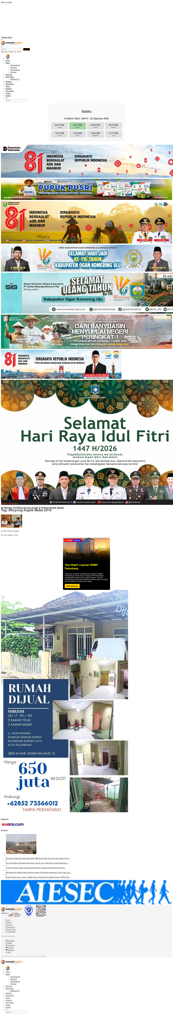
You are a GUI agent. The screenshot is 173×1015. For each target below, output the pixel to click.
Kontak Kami (10, 927)
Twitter (9, 943)
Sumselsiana (13, 503)
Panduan (9, 924)
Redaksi (9, 922)
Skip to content (6, 2)
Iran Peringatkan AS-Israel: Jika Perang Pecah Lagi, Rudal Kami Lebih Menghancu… (37, 863)
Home (8, 920)
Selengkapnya (72, 586)
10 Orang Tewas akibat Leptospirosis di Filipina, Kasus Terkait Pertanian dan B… (36, 868)
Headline (4, 503)
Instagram (11, 945)
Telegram (10, 950)
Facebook (11, 940)
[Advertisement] (71, 19)
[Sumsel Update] (11, 44)
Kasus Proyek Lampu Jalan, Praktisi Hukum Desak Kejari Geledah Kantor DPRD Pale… (38, 877)
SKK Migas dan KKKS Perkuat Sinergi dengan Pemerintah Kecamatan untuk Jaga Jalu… (39, 872)
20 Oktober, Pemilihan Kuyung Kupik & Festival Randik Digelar (32, 507)
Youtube (10, 947)
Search (26, 49)
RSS (9, 952)
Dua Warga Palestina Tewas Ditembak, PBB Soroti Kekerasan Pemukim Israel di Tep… (38, 858)
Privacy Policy (11, 929)
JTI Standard (10, 931)
